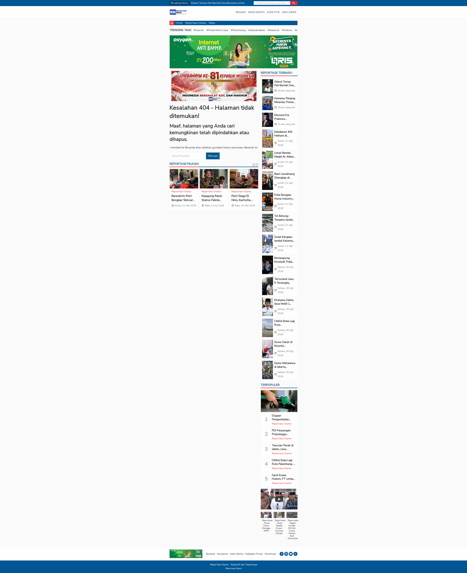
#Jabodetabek (256, 30)
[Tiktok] (295, 554)
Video (212, 23)
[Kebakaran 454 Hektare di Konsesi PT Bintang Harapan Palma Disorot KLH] (267, 138)
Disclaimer (289, 12)
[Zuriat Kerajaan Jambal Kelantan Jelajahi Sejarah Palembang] (267, 244)
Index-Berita (236, 554)
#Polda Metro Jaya (217, 30)
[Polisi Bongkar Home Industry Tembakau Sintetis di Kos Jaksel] (267, 201)
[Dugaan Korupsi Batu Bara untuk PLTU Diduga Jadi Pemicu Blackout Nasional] (214, 178)
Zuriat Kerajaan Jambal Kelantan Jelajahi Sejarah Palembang (284, 242)
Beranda (210, 554)
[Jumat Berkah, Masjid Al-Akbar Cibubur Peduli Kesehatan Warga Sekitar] (267, 159)
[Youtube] (291, 554)
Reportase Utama (195, 23)
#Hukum (287, 30)
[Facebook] (282, 554)
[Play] (279, 499)
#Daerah (199, 30)
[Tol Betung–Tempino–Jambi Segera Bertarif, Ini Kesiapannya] (267, 223)
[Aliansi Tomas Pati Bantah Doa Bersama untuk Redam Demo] (267, 86)
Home (179, 23)
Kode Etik (273, 12)
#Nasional (273, 30)
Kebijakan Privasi (254, 554)
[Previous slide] (253, 164)
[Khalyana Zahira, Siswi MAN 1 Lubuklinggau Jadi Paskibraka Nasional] (267, 307)
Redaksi (241, 12)
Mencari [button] (213, 156)
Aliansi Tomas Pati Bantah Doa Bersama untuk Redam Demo (284, 87)
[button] (293, 3)
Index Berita (256, 12)
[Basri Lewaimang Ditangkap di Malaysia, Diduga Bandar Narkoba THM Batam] (267, 180)
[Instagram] (286, 554)
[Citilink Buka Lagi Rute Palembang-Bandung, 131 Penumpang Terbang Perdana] (267, 328)
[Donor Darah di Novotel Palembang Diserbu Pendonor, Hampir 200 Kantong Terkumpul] (267, 349)
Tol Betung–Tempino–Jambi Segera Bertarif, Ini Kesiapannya (283, 221)
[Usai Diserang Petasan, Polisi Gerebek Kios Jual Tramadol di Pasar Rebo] (244, 178)
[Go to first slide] (257, 164)
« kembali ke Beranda (182, 147)
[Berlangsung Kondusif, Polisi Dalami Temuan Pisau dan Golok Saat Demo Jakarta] (267, 265)
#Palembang (238, 30)
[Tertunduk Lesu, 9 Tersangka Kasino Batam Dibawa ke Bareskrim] (267, 286)
